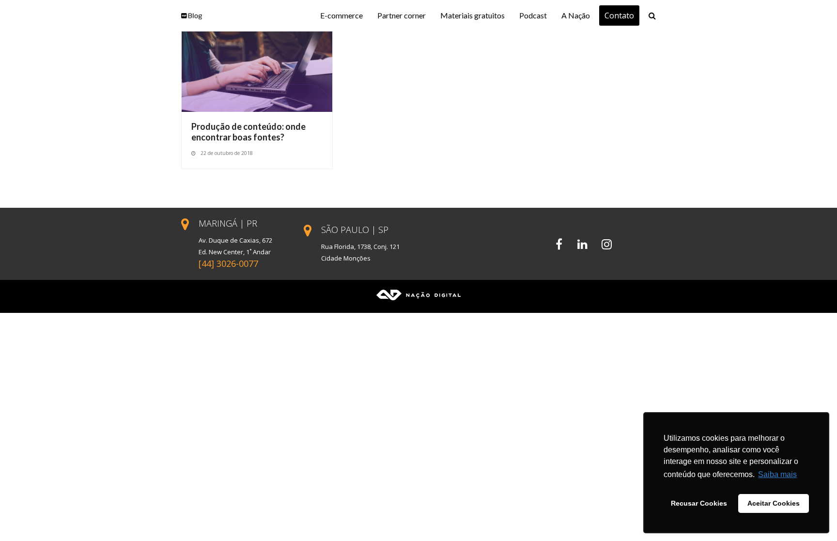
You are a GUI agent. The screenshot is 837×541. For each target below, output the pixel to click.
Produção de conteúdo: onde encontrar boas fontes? (248, 131)
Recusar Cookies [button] (699, 503)
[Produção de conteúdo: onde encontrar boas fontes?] (257, 70)
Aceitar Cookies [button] (773, 503)
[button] (652, 15)
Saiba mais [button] (777, 474)
